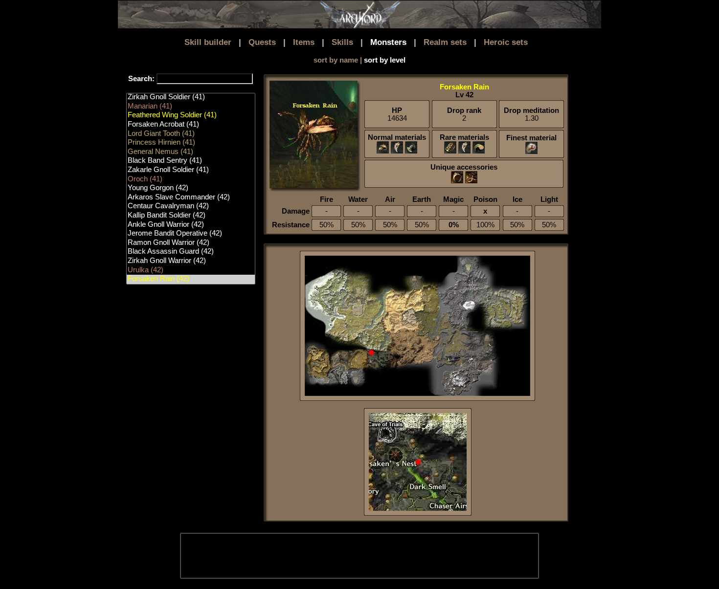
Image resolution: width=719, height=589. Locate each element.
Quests (262, 42)
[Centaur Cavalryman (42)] (191, 206)
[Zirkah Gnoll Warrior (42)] (191, 261)
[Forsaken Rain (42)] (191, 279)
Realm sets (445, 42)
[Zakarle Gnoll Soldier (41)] (191, 170)
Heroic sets (506, 42)
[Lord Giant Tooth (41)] (191, 134)
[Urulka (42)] (191, 270)
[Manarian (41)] (191, 106)
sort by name (336, 60)
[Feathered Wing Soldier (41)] (191, 115)
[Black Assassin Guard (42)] (191, 252)
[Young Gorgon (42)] (191, 188)
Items (304, 42)
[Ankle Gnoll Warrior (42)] (191, 225)
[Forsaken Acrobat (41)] (191, 125)
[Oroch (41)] (191, 179)
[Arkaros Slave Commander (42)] (191, 197)
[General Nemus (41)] (191, 152)
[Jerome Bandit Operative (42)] (191, 234)
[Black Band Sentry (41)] (191, 161)
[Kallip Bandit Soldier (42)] (191, 215)
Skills (342, 42)
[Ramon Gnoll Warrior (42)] (191, 243)
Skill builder (207, 42)
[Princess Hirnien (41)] (191, 143)
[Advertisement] (359, 556)
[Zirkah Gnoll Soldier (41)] (191, 97)
